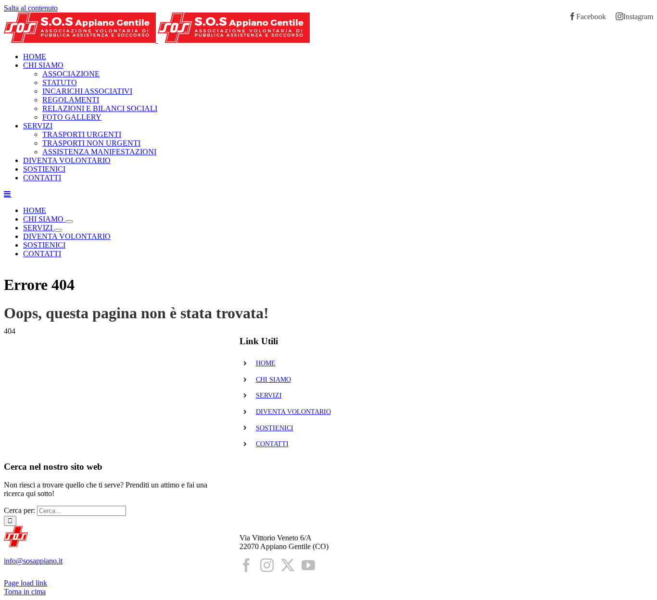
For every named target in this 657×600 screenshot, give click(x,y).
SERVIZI (269, 395)
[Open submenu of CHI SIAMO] (69, 221)
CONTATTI (272, 444)
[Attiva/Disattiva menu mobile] (8, 194)
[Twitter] (287, 565)
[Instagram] (267, 565)
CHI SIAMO (273, 379)
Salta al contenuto (31, 8)
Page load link (25, 583)
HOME (266, 363)
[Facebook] (246, 565)
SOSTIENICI (274, 428)
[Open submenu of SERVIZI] (58, 230)
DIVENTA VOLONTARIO (293, 411)
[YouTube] (308, 565)
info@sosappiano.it (33, 561)
